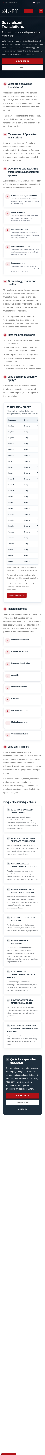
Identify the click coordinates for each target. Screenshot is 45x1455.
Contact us (22, 1102)
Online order (28, 11)
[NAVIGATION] (41, 11)
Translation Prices (16, 595)
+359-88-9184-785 (11, 3)
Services (22, 1109)
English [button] (38, 3)
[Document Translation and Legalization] (10, 11)
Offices (22, 68)
